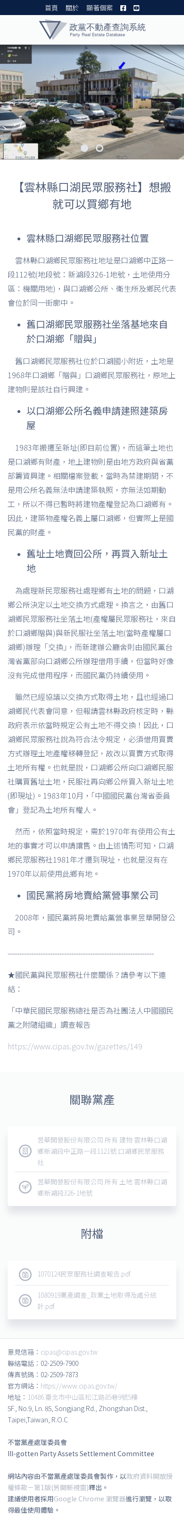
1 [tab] (84, 148)
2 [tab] (99, 148)
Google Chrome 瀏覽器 (89, 1498)
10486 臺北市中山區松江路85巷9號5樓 (82, 1397)
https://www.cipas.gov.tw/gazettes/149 (75, 1046)
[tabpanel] (92, 102)
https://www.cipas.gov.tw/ (79, 1385)
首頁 (51, 7)
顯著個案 (99, 7)
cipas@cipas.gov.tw (69, 1351)
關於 (72, 7)
